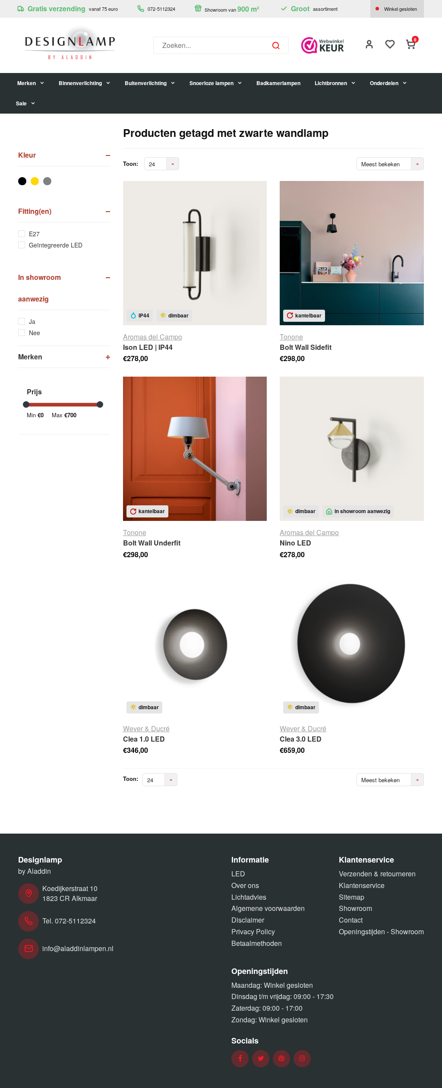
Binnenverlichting (80, 83)
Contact (351, 920)
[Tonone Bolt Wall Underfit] (195, 449)
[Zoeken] (276, 45)
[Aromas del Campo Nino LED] (352, 449)
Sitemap (351, 897)
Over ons (245, 885)
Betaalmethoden (256, 943)
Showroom (355, 908)
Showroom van (231, 9)
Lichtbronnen (331, 83)
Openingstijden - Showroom (381, 931)
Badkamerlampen (278, 83)
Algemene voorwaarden (268, 908)
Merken (26, 83)
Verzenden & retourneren (377, 874)
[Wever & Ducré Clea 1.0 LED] (195, 645)
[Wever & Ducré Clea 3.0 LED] (352, 645)
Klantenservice (362, 885)
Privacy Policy (253, 931)
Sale (21, 103)
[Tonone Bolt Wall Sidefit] (352, 253)
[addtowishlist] (390, 45)
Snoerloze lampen (211, 83)
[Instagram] (302, 1058)
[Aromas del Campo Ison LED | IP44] (195, 253)
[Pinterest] (281, 1058)
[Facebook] (240, 1058)
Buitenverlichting (146, 83)
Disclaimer (247, 920)
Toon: (130, 164)
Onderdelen (384, 83)
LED (238, 874)
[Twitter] (261, 1058)
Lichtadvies (248, 897)
